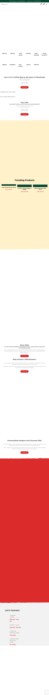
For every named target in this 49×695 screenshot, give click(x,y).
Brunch (4, 53)
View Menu (24, 87)
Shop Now (24, 371)
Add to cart (6, 184)
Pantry (28, 64)
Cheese (12, 53)
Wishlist (41, 3)
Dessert (28, 53)
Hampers (12, 64)
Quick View (8, 184)
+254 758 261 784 (21, 1)
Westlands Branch (13, 1)
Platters (36, 64)
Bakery (4, 64)
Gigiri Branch (30, 1)
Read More (24, 355)
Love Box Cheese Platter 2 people (24, 189)
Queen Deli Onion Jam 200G (40, 189)
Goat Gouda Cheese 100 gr (9, 187)
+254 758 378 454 (37, 1)
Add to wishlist (11, 184)
